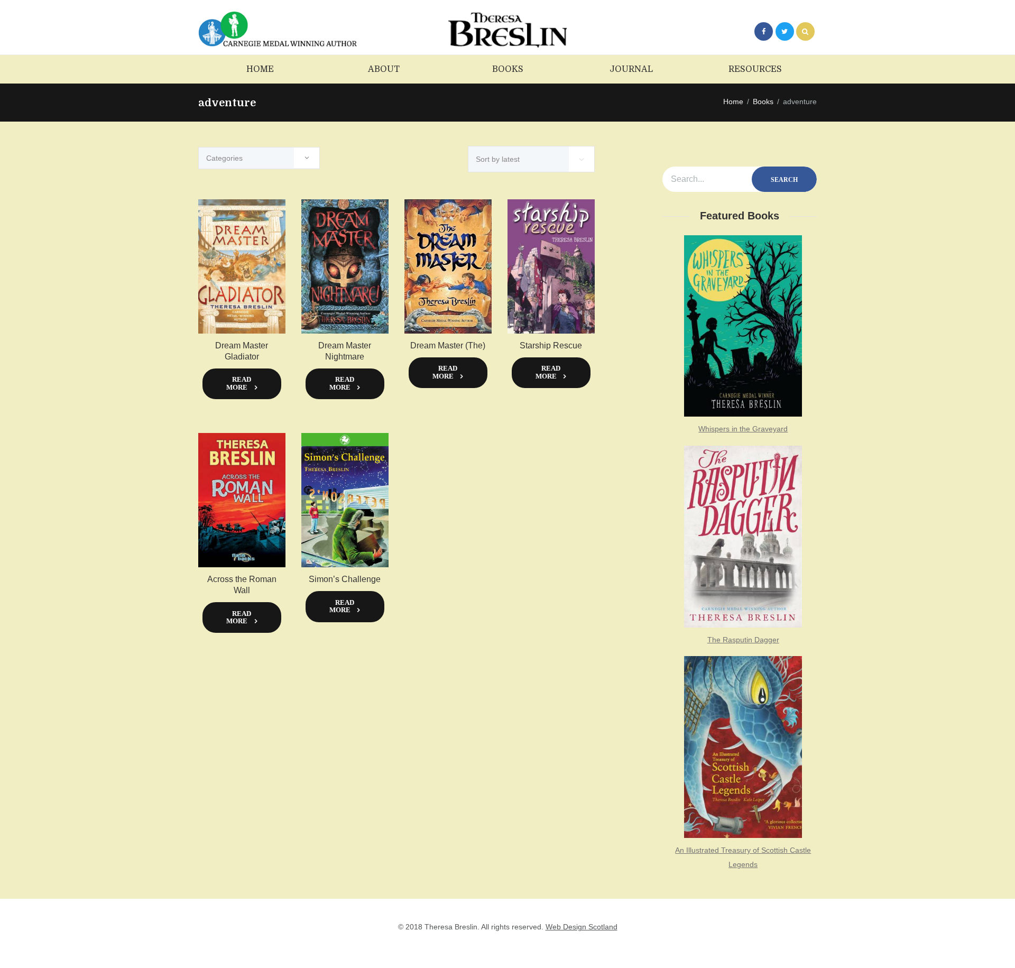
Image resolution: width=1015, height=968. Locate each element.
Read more (238, 383)
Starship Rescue (551, 345)
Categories (224, 158)
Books (763, 101)
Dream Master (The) (447, 345)
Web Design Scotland (581, 927)
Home (733, 101)
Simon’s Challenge (345, 579)
